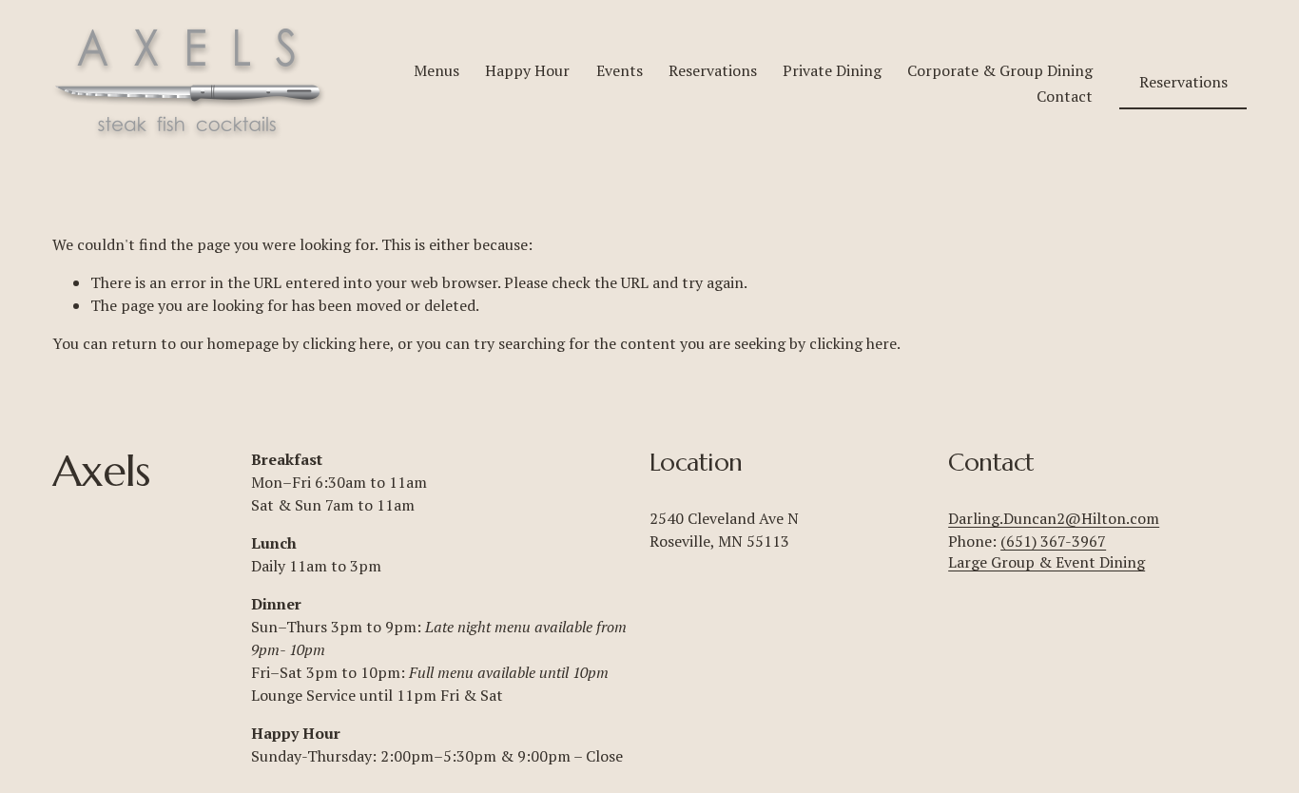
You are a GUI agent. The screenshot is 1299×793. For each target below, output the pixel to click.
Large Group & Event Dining (1046, 561)
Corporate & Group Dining (1000, 70)
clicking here (346, 343)
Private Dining (832, 70)
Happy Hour (527, 70)
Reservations (713, 70)
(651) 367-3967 (1053, 541)
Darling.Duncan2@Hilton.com (1053, 518)
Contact (1065, 96)
